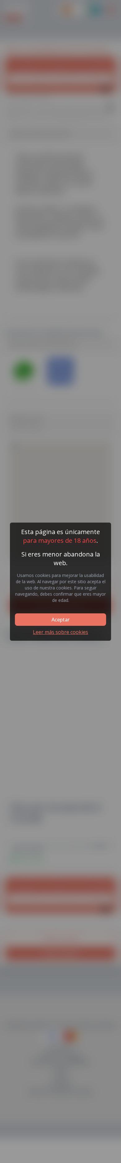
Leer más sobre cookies (60, 632)
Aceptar (60, 619)
